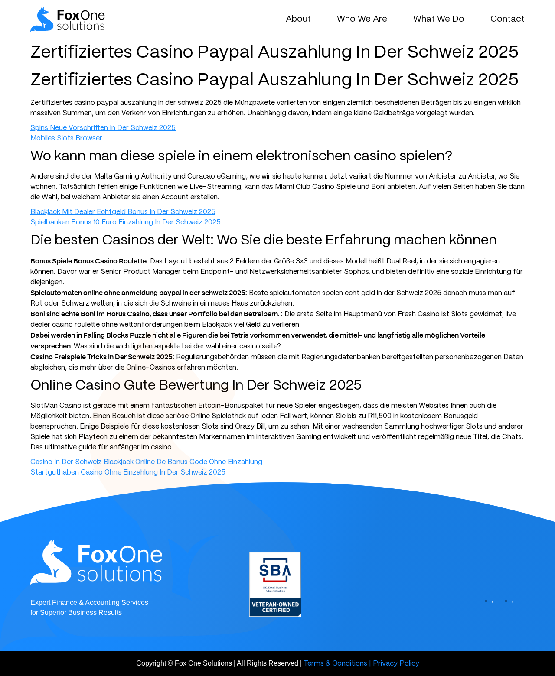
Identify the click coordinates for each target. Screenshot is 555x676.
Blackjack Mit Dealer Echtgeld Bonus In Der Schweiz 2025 (122, 212)
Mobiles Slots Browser (66, 138)
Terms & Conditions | (337, 663)
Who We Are (362, 19)
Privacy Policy (396, 663)
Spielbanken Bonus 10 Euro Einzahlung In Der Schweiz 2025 (125, 222)
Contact (507, 19)
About (298, 19)
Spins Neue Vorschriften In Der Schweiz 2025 (103, 128)
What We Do (438, 19)
